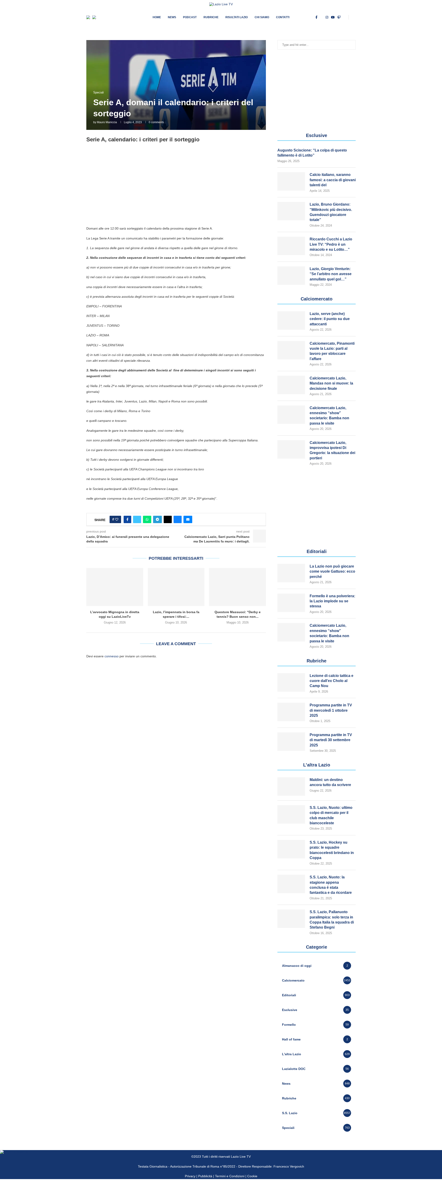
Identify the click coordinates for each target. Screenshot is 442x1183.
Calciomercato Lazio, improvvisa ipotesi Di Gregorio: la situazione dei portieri (332, 450)
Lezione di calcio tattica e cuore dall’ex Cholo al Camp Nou (331, 681)
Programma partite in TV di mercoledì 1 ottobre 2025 (331, 710)
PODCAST (190, 17)
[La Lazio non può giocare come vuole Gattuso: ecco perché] (291, 573)
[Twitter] (321, 17)
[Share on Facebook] (127, 519)
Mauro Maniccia (107, 122)
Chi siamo (262, 17)
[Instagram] (327, 17)
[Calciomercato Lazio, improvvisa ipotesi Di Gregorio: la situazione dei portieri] (291, 449)
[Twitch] (339, 17)
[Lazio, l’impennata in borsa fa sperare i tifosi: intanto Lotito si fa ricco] (176, 587)
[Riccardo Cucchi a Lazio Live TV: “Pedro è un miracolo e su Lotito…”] (291, 246)
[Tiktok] (344, 17)
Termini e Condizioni (230, 1176)
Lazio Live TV (241, 1156)
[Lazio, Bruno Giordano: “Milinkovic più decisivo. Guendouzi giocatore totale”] (291, 211)
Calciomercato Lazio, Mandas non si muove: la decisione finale (331, 383)
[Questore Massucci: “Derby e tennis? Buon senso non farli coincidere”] (237, 587)
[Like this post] (116, 519)
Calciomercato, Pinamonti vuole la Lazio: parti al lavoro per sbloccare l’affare (332, 351)
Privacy (190, 1176)
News (172, 17)
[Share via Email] (187, 519)
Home (157, 17)
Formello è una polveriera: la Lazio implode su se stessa (332, 601)
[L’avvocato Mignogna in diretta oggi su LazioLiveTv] (114, 587)
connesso (112, 656)
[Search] (353, 17)
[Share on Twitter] (137, 519)
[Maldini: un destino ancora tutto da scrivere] (291, 786)
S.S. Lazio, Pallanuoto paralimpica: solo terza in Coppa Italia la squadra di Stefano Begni (332, 919)
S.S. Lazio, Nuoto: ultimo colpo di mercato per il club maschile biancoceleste (331, 815)
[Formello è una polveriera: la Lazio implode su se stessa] (291, 603)
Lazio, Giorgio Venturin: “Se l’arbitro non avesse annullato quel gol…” (331, 274)
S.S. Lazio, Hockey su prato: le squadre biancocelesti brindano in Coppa (332, 850)
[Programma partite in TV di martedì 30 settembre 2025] (291, 741)
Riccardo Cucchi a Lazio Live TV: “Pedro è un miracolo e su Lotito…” (331, 244)
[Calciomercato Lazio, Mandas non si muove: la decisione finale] (291, 385)
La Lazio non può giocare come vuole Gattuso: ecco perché (332, 571)
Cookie (252, 1176)
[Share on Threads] (168, 519)
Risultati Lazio (236, 17)
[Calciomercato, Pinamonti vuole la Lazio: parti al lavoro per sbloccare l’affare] (291, 350)
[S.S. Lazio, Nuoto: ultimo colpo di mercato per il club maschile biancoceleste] (291, 814)
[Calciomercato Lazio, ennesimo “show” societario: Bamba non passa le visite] (291, 414)
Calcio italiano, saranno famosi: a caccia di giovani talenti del (333, 180)
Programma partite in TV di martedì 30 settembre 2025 (331, 740)
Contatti (282, 17)
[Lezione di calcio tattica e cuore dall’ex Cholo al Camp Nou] (291, 682)
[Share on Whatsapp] (147, 519)
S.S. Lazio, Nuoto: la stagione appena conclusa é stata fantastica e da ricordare (331, 885)
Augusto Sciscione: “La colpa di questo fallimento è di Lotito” (312, 152)
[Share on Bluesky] (178, 519)
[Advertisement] (176, 189)
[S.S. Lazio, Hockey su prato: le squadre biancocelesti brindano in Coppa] (291, 849)
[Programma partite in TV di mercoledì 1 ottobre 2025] (291, 712)
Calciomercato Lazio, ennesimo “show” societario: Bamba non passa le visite (329, 415)
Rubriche (211, 17)
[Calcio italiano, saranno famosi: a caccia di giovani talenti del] (291, 181)
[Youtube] (333, 17)
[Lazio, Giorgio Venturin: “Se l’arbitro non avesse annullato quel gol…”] (291, 275)
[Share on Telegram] (157, 519)
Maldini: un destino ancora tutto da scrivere (330, 782)
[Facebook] (316, 17)
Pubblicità (205, 1176)
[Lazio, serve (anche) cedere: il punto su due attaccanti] (291, 320)
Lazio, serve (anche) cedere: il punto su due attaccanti (330, 319)
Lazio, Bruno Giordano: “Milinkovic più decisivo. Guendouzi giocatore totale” (331, 212)
